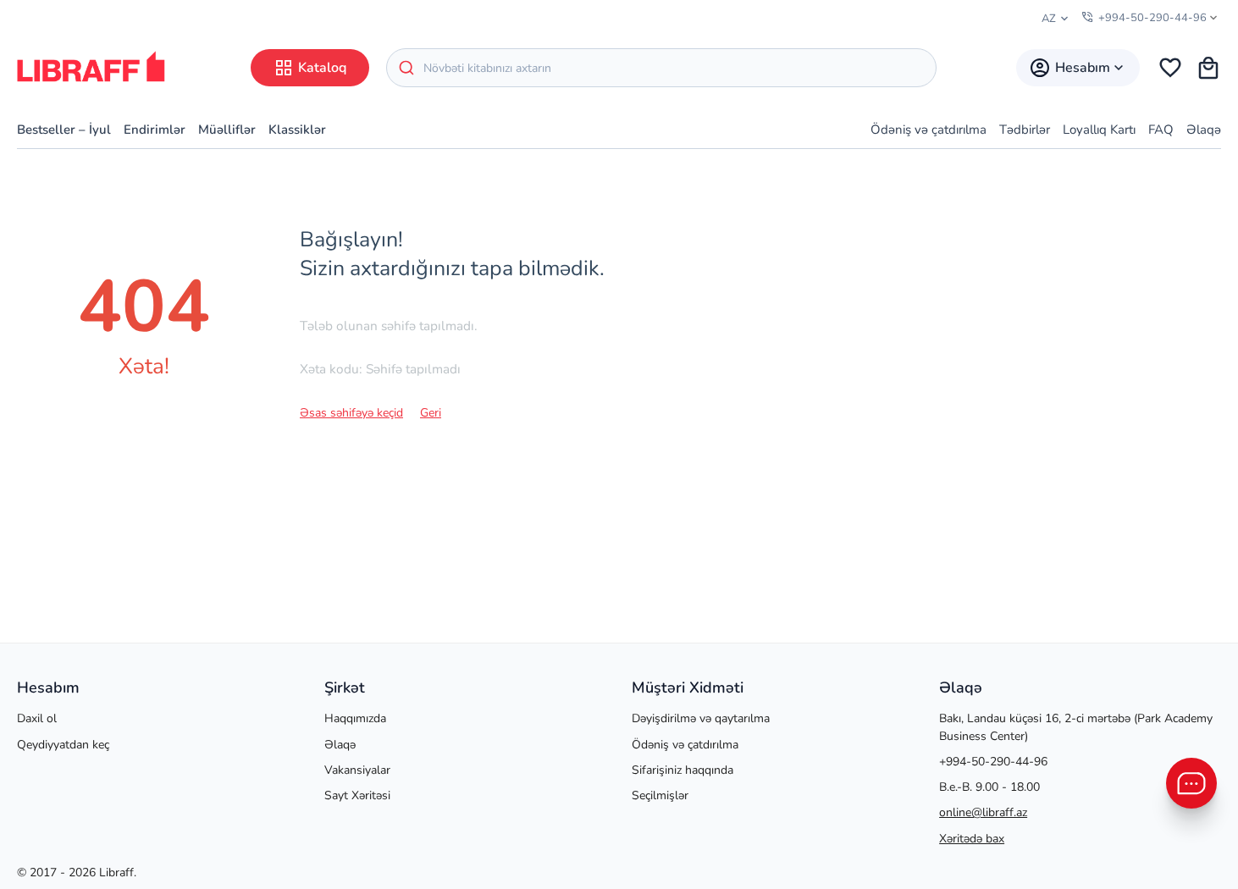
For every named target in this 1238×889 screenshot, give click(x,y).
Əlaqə (1203, 129)
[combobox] (661, 67)
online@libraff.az (983, 812)
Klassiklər (297, 129)
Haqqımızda (355, 718)
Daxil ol (37, 718)
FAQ (1161, 129)
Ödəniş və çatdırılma (928, 129)
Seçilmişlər (660, 795)
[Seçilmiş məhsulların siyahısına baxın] (1170, 67)
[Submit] (405, 67)
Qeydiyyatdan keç (63, 745)
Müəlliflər (227, 129)
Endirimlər (154, 129)
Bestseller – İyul (64, 129)
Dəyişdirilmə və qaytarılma (701, 718)
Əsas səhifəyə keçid (351, 413)
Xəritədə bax (971, 839)
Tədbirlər (1024, 129)
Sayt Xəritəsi (357, 795)
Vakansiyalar (357, 770)
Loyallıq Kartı (1099, 129)
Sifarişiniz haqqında (682, 770)
